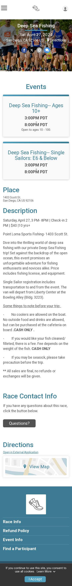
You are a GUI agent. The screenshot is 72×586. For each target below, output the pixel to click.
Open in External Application (20, 452)
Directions (58, 40)
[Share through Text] (47, 50)
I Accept (35, 579)
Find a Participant (19, 548)
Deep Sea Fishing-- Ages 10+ (36, 108)
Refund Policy (16, 530)
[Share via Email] (39, 50)
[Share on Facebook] (24, 50)
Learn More (44, 571)
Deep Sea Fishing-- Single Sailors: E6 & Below (36, 155)
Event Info (13, 539)
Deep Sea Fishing (36, 26)
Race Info (12, 521)
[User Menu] (65, 8)
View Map (39, 466)
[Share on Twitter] (32, 50)
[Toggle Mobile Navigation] (4, 8)
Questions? (19, 423)
